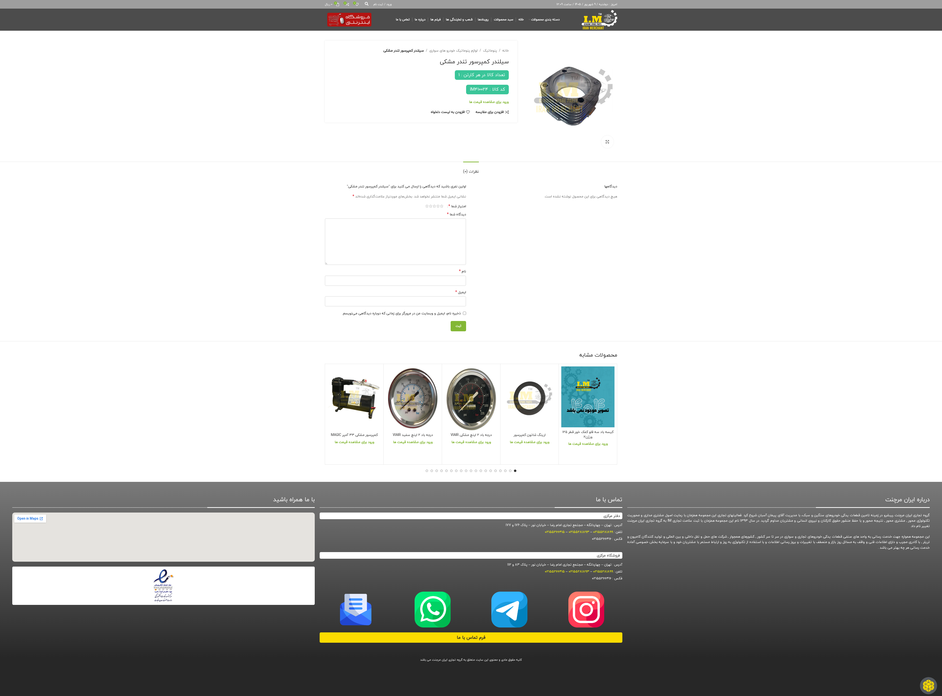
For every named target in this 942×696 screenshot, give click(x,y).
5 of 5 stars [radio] (427, 206)
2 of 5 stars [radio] (438, 206)
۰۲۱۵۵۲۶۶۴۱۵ (555, 532)
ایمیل (460, 292)
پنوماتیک (490, 50)
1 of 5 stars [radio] (442, 206)
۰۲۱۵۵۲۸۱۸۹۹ (603, 532)
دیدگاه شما (456, 214)
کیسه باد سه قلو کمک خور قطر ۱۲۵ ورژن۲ (588, 434)
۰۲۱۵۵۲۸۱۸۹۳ (579, 532)
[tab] (471, 169)
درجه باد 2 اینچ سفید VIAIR (413, 435)
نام (462, 271)
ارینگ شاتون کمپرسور (530, 435)
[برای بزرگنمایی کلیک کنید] (607, 142)
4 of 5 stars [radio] (430, 206)
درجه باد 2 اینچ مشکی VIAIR (471, 435)
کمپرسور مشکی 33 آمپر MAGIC (354, 435)
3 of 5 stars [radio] (434, 206)
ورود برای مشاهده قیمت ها (489, 102)
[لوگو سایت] (599, 19)
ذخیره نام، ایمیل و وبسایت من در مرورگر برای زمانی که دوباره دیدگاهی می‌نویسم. (401, 313)
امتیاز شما (457, 206)
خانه (505, 50)
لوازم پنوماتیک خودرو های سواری (453, 50)
